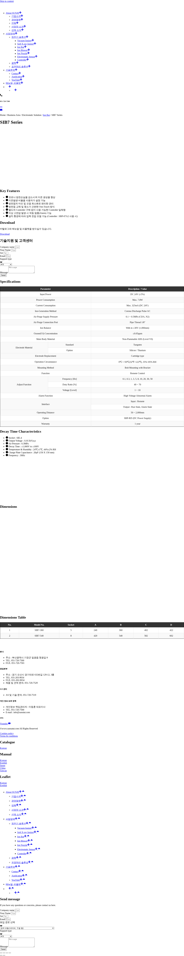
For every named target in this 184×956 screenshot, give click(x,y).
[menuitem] (8, 87)
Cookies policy (7, 733)
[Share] (4, 952)
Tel (1, 253)
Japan (2, 765)
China (2, 768)
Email (3, 256)
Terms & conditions (9, 736)
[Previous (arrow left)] (1, 955)
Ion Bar (46, 115)
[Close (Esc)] (1, 952)
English (3, 763)
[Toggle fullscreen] (7, 952)
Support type (6, 259)
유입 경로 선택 (7, 922)
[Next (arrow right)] (4, 955)
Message (4, 272)
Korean (3, 748)
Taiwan (3, 770)
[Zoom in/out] (10, 952)
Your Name (5, 250)
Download (5, 234)
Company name (7, 247)
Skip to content (7, 1)
